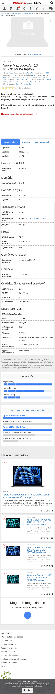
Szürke (41, 82)
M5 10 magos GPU (27, 505)
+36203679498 (34, 54)
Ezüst (44, 535)
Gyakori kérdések (8, 652)
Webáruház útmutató (9, 648)
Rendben (27, 690)
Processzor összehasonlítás (27, 410)
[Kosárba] (4, 462)
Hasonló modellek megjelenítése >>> (19, 114)
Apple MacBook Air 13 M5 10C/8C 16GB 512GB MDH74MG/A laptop (39, 577)
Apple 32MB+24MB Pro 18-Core (17, 421)
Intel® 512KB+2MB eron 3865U (17, 438)
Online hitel (5, 633)
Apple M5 (30, 501)
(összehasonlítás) (37, 218)
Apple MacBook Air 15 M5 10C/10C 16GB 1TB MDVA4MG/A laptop (39, 522)
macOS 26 (30, 533)
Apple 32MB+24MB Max (14, 415)
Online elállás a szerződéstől (12, 637)
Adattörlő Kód (6, 641)
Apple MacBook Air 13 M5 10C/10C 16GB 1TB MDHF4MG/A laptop (26, 496)
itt (42, 686)
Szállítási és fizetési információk (13, 659)
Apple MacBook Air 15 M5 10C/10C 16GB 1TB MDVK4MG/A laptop (39, 549)
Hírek (3, 666)
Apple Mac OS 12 (23, 79)
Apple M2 (30, 73)
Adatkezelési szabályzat (10, 655)
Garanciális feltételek (9, 663)
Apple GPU (6, 77)
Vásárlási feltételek (8, 644)
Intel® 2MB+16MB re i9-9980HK (17, 432)
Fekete (44, 563)
